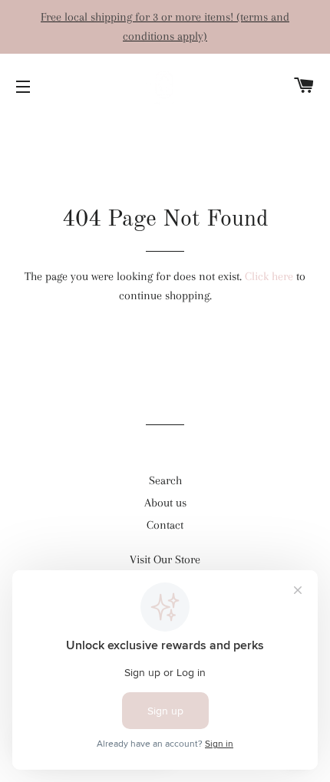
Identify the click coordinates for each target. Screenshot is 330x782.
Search (165, 480)
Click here (269, 276)
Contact (165, 525)
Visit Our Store (165, 559)
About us (165, 503)
